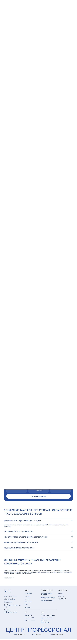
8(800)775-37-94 (10, 596)
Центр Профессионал (38, 630)
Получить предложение (38, 496)
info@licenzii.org (10, 599)
